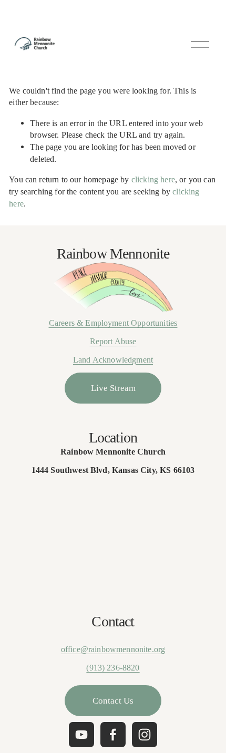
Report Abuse (113, 341)
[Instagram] (144, 734)
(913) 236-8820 (112, 668)
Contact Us (113, 700)
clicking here (153, 179)
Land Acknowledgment (113, 360)
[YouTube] (81, 734)
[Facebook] (113, 734)
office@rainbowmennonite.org (113, 649)
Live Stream (113, 388)
